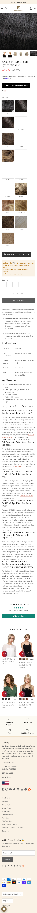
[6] (8, 139)
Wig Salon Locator (8, 821)
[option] (18, 31)
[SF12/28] (21, 172)
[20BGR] (21, 139)
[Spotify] (25, 789)
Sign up (7, 859)
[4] (8, 122)
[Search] (7, 8)
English (5, 901)
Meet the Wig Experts (9, 824)
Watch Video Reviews (18, 254)
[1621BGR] (8, 172)
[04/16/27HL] (21, 122)
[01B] (8, 106)
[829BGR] (21, 156)
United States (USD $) (11, 894)
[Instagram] (6, 789)
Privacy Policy (6, 805)
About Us (5, 802)
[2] (21, 106)
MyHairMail (9, 906)
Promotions (5, 818)
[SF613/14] (8, 189)
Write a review (18, 616)
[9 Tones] (21, 189)
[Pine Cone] (8, 222)
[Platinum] (21, 222)
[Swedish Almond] (8, 238)
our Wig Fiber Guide (26, 496)
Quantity (5, 280)
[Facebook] (3, 789)
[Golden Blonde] (21, 205)
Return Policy (6, 808)
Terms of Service (7, 815)
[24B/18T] (8, 156)
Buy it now (18, 301)
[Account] (30, 8)
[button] (13, 111)
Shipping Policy (7, 811)
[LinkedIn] (22, 789)
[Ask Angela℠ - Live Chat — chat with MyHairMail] (4, 909)
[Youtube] (10, 789)
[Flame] (8, 205)
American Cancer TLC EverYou (12, 828)
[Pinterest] (18, 789)
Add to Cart (18, 294)
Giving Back (6, 831)
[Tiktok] (14, 789)
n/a (5, 91)
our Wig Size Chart (16, 466)
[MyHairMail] (18, 8)
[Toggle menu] (2, 8)
